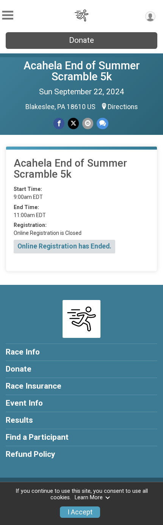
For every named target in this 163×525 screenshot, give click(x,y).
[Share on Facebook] (58, 123)
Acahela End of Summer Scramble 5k (82, 71)
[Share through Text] (102, 123)
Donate (81, 40)
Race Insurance (33, 386)
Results (19, 420)
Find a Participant (37, 437)
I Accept (79, 512)
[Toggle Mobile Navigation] (7, 15)
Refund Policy (30, 454)
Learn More (89, 497)
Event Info (24, 403)
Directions (123, 107)
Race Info (23, 351)
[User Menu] (150, 16)
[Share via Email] (87, 123)
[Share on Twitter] (73, 123)
